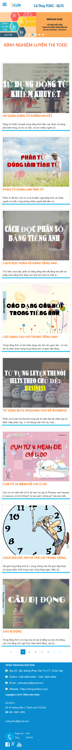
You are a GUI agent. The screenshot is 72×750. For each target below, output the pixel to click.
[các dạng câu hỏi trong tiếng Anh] (36, 333)
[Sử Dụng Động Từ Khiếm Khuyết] (36, 112)
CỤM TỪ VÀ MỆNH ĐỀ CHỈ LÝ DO (25, 484)
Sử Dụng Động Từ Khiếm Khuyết (27, 116)
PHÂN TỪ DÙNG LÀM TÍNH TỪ (23, 189)
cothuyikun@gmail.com (17, 721)
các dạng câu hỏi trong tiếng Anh (30, 337)
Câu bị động (12, 631)
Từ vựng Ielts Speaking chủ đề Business (35, 410)
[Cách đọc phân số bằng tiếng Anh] (36, 259)
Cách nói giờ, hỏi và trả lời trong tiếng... (35, 558)
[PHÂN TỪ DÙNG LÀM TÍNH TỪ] (36, 185)
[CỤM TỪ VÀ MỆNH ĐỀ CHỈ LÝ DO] (36, 480)
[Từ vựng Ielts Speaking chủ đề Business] (36, 406)
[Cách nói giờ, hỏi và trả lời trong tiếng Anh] (36, 554)
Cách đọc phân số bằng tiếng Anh (30, 263)
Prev (4, 24)
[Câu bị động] (36, 627)
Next (67, 24)
